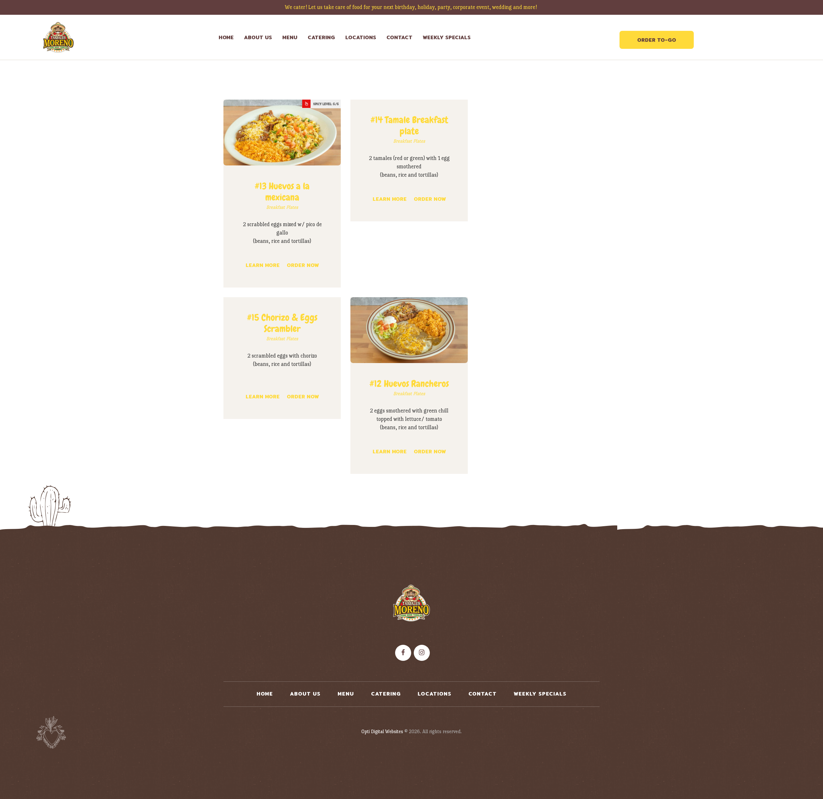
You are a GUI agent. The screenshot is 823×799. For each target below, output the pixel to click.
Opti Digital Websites (382, 731)
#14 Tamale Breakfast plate (409, 125)
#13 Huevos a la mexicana (282, 192)
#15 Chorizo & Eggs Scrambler (282, 323)
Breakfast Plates (282, 207)
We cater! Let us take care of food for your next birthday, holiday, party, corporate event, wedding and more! (411, 7)
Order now (303, 265)
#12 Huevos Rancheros (409, 383)
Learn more (263, 265)
